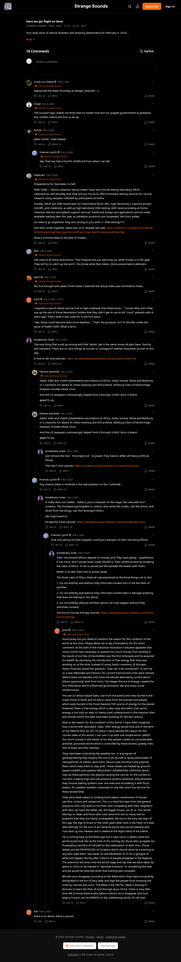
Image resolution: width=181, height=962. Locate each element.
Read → (30, 39)
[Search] (129, 6)
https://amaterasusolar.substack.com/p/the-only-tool (106, 465)
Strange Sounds (36, 26)
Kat (36, 911)
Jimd (36, 299)
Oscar (37, 103)
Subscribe (151, 6)
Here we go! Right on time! (44, 21)
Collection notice (115, 937)
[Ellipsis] (153, 81)
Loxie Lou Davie (43, 81)
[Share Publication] (137, 6)
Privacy (90, 937)
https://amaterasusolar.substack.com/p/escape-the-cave (111, 522)
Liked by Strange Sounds (49, 86)
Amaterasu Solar (44, 339)
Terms (100, 937)
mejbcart (39, 175)
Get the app (108, 945)
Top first (148, 51)
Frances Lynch (48, 152)
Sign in (170, 6)
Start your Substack (81, 945)
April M (38, 277)
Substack (73, 954)
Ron (36, 250)
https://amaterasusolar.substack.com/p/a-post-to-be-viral (101, 358)
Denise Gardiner (49, 371)
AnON (37, 130)
